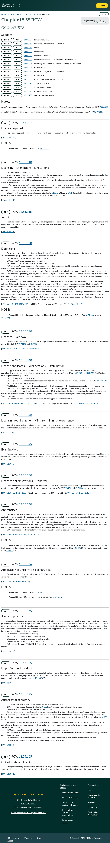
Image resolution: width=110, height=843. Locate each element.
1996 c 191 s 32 (20, 403)
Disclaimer (28, 838)
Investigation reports (67, 821)
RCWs (28, 14)
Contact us (92, 807)
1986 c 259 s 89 (22, 581)
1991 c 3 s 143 (22, 349)
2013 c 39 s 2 (7, 403)
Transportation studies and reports (70, 803)
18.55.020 (28, 51)
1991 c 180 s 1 (8, 231)
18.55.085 (28, 87)
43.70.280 (34, 344)
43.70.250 (22, 344)
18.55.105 (28, 95)
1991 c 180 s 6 (22, 493)
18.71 (69, 193)
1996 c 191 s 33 (8, 493)
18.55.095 (28, 91)
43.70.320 (103, 107)
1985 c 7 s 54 (72, 493)
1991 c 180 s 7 (8, 534)
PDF (17, 40)
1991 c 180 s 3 (8, 651)
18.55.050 (28, 71)
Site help (91, 802)
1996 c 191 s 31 (8, 349)
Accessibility (93, 785)
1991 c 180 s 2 (24, 304)
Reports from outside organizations (67, 812)
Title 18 (36, 14)
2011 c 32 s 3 (7, 432)
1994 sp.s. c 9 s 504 (10, 304)
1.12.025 (77, 548)
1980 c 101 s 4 (96, 403)
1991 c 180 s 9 (8, 683)
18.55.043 (28, 63)
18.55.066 (28, 79)
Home (3, 14)
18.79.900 (89, 315)
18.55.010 (28, 44)
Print (104, 14)
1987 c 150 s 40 (8, 137)
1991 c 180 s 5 (8, 464)
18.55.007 (28, 40)
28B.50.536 (101, 381)
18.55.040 (28, 59)
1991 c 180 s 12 (8, 774)
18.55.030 (28, 55)
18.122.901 (44, 148)
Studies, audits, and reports (68, 786)
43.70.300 (98, 112)
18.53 (55, 193)
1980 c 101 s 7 (84, 493)
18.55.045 (28, 67)
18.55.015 (28, 47)
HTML (101, 21)
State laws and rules (16, 14)
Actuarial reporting (70, 797)
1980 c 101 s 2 (76, 304)
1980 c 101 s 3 (34, 349)
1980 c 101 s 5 (33, 534)
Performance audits (70, 792)
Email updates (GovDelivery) (93, 813)
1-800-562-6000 (28, 803)
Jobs (90, 790)
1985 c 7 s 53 (84, 403)
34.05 (44, 707)
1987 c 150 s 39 (8, 581)
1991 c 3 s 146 (20, 534)
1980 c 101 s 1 (8, 200)
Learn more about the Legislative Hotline (28, 812)
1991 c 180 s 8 (8, 745)
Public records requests (94, 796)
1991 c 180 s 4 (33, 403)
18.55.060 (28, 75)
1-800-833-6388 (37, 807)
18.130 (40, 574)
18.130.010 (57, 597)
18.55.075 (28, 83)
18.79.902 (5, 318)
